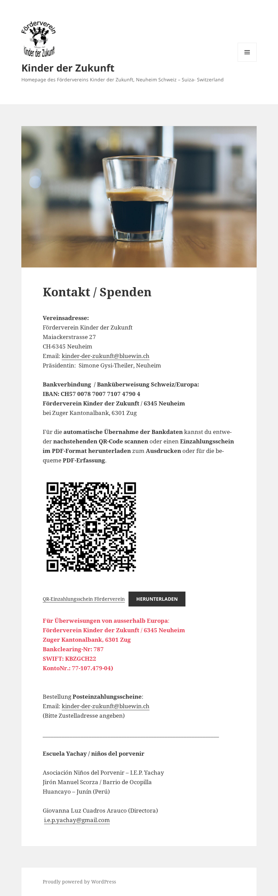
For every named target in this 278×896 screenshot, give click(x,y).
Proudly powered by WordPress (79, 881)
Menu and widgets (247, 61)
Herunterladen (157, 599)
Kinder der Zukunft (68, 67)
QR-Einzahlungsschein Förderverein (84, 599)
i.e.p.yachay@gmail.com (77, 820)
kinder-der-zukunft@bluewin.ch (106, 356)
